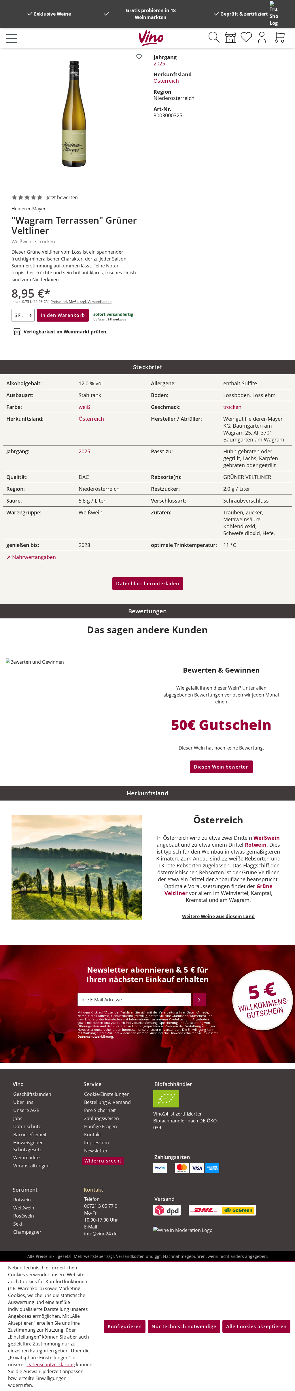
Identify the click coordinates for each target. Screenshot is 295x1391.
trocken (232, 406)
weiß (84, 406)
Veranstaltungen (31, 1165)
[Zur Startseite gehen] (151, 37)
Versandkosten (130, 1256)
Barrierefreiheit (30, 1134)
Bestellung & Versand (107, 1102)
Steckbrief (147, 367)
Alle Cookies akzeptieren (256, 1326)
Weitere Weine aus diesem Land (218, 916)
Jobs (17, 1118)
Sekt (17, 1224)
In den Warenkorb (63, 315)
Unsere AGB (26, 1110)
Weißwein (267, 837)
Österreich (166, 80)
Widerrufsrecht (103, 1161)
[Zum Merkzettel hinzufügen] (139, 56)
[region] (76, 117)
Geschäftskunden (32, 1094)
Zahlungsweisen (101, 1118)
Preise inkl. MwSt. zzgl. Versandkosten (81, 301)
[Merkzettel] (246, 37)
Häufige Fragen (100, 1126)
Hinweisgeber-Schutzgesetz (28, 1146)
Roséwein (23, 1216)
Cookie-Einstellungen (107, 1094)
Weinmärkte (26, 1157)
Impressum (96, 1142)
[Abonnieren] (199, 999)
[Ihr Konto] (262, 37)
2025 (159, 63)
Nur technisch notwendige (184, 1326)
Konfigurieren (125, 1326)
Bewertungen (147, 611)
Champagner (27, 1232)
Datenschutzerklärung (95, 1036)
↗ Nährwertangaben (31, 557)
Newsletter (96, 1150)
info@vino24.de (101, 1233)
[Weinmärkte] (230, 37)
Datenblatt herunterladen (147, 583)
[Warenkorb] (279, 37)
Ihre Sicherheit (100, 1110)
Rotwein (255, 844)
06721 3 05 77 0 (100, 1206)
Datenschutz (27, 1126)
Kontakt (92, 1134)
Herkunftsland (147, 793)
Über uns (23, 1102)
